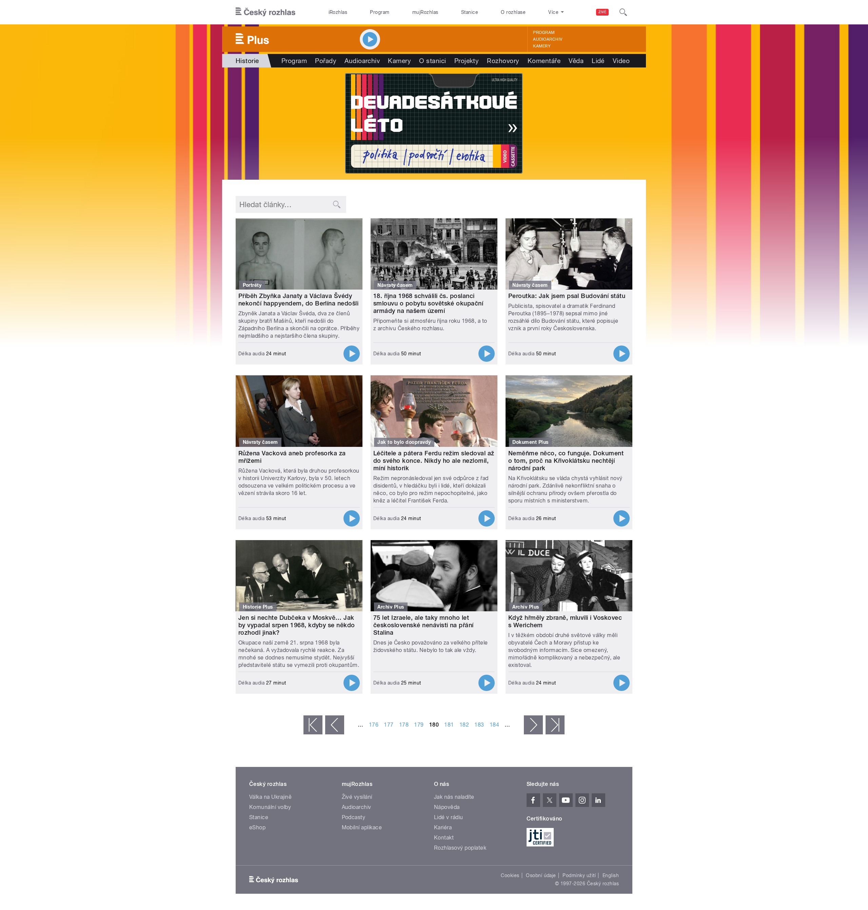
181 (449, 724)
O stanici (432, 60)
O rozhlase (513, 12)
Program (379, 12)
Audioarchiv (547, 39)
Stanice (469, 12)
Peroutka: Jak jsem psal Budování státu (566, 295)
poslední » (555, 724)
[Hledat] (623, 12)
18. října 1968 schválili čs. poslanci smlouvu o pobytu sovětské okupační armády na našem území (428, 303)
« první (312, 724)
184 (494, 724)
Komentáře (544, 60)
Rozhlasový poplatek (460, 848)
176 (373, 724)
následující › (533, 724)
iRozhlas (338, 12)
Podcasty (354, 817)
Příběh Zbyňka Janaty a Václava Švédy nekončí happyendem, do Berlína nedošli (298, 299)
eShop (257, 827)
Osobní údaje (541, 875)
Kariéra (443, 827)
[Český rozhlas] (265, 12)
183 (479, 724)
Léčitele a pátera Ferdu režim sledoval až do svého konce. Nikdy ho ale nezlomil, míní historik (433, 461)
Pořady (325, 60)
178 (404, 724)
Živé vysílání (357, 797)
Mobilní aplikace (362, 827)
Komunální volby (270, 807)
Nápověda (447, 807)
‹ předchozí (334, 724)
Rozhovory (503, 60)
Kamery (542, 46)
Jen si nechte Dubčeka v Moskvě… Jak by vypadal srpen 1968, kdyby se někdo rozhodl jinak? (296, 625)
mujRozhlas (425, 12)
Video (621, 60)
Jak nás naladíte (454, 797)
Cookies (510, 875)
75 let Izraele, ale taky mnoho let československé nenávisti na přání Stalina (423, 625)
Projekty (466, 60)
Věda (576, 60)
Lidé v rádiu (448, 817)
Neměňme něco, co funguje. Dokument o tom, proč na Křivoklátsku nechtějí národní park (566, 461)
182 (464, 724)
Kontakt (444, 837)
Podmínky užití (579, 875)
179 (418, 724)
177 (388, 724)
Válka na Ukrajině (270, 797)
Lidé (598, 60)
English (611, 875)
